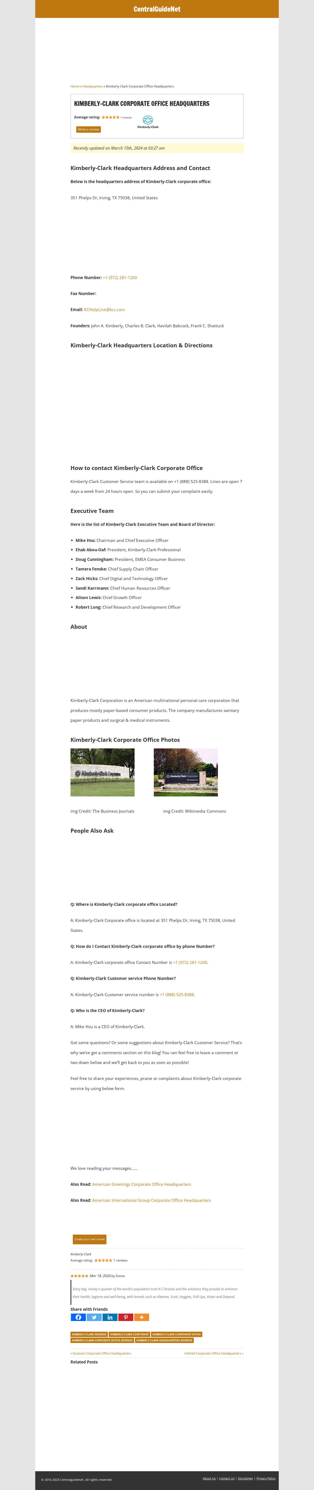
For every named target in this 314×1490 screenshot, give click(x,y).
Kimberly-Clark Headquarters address (164, 1340)
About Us (209, 1478)
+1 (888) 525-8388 (177, 994)
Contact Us (227, 1478)
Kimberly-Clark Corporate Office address (102, 1340)
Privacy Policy (266, 1478)
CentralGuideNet (157, 9)
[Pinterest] (125, 1317)
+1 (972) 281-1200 (120, 277)
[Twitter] (94, 1317)
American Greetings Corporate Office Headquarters (141, 1184)
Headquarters (93, 86)
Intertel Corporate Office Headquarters (213, 1353)
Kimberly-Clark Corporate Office (177, 1334)
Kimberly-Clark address (89, 1334)
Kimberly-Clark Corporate (129, 1334)
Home (74, 86)
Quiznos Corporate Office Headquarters (101, 1353)
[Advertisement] (157, 52)
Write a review (88, 129)
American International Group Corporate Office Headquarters (151, 1200)
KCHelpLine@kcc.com (104, 309)
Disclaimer (245, 1478)
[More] (141, 1317)
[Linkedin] (110, 1317)
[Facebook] (78, 1317)
